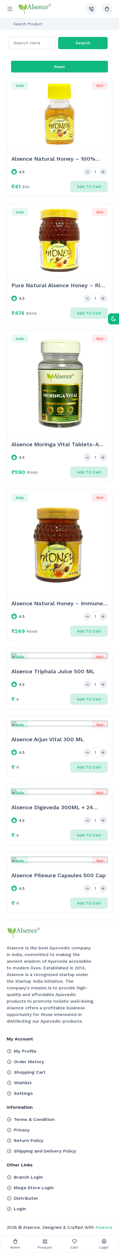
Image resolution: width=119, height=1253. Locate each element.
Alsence (103, 1227)
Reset (59, 66)
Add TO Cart (89, 186)
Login (20, 1208)
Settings (23, 1093)
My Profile (25, 1051)
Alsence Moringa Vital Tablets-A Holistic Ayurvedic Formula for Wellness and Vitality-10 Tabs (55, 444)
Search (83, 43)
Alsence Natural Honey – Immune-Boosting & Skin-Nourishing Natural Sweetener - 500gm (58, 603)
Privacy (22, 1130)
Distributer (26, 1198)
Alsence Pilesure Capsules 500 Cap (58, 875)
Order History (29, 1061)
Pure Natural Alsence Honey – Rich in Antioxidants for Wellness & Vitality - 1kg (59, 285)
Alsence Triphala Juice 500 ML (52, 671)
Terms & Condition (34, 1119)
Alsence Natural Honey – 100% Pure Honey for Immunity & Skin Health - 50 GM (55, 159)
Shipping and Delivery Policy (45, 1151)
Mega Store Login (34, 1187)
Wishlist (23, 1082)
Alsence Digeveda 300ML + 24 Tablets (52, 807)
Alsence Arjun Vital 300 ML (47, 739)
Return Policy (28, 1140)
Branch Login (28, 1177)
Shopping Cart (30, 1072)
